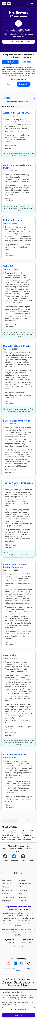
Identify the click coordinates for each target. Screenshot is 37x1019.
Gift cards (5, 887)
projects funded (27, 940)
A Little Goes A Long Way (16, 112)
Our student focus (25, 883)
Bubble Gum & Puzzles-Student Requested (15, 565)
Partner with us (7, 890)
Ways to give (6, 900)
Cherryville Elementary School (18, 29)
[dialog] (18, 1004)
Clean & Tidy (9, 655)
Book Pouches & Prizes (15, 754)
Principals (7, 982)
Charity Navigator (25, 932)
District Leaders (22, 982)
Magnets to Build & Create (16, 346)
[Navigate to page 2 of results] (27, 821)
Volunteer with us (8, 897)
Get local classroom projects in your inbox (18, 970)
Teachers (25, 979)
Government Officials (18, 985)
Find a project (7, 880)
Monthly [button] (10, 62)
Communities (23, 890)
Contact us (22, 900)
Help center (18, 873)
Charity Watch (11, 932)
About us (22, 880)
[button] (18, 42)
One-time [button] (27, 62)
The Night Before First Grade (18, 483)
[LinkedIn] (15, 963)
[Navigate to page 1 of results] (9, 821)
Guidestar (18, 934)
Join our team (23, 887)
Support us (6, 894)
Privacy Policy (13, 1004)
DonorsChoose (6, 3)
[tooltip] (23, 36)
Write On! (8, 266)
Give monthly (6, 883)
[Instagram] (8, 963)
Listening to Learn (12, 220)
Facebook (14, 860)
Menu (31, 3)
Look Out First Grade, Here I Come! (17, 166)
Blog (20, 894)
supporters (10, 940)
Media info (22, 897)
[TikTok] (28, 963)
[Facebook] (22, 963)
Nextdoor (31, 860)
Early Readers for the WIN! (16, 420)
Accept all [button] (18, 1015)
